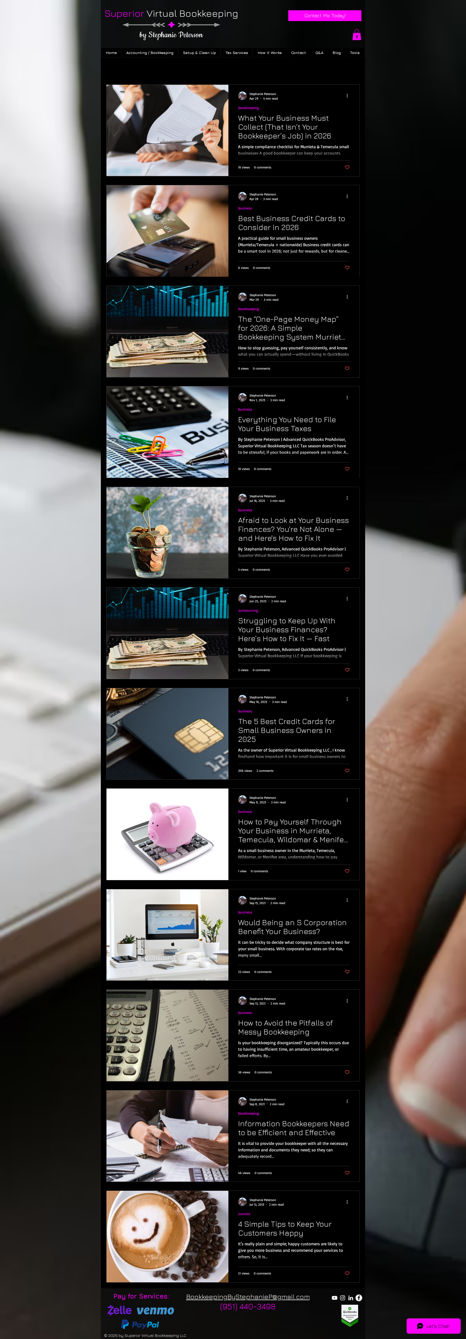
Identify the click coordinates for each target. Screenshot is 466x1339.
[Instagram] (342, 1297)
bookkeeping (248, 107)
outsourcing (248, 610)
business (245, 208)
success (244, 1213)
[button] (356, 34)
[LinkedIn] (350, 1297)
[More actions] (349, 96)
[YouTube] (334, 1297)
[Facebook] (358, 1297)
